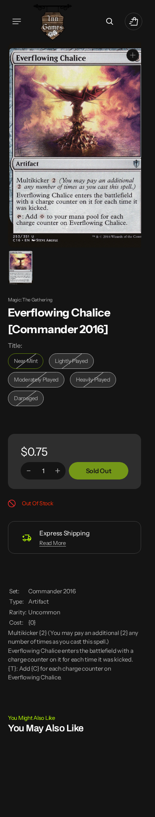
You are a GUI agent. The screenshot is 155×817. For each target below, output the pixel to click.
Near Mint (28, 361)
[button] (16, 21)
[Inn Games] (53, 21)
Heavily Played (96, 380)
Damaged (29, 399)
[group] (20, 267)
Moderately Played (38, 380)
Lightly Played (74, 361)
